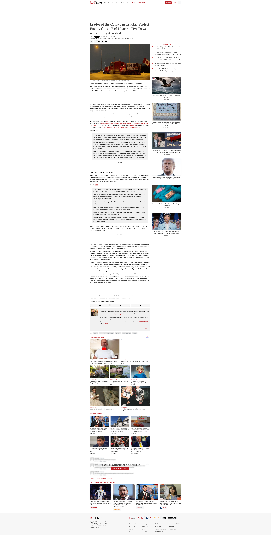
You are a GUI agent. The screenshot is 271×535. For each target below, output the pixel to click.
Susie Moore (166, 154)
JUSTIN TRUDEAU (127, 333)
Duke (92, 36)
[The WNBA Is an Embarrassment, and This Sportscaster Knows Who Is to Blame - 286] (100, 492)
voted (107, 121)
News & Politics (146, 526)
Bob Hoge (133, 433)
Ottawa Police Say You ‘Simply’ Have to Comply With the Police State (121, 127)
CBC (101, 333)
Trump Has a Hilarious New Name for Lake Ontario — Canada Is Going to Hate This (140, 449)
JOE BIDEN (117, 333)
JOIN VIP (168, 2)
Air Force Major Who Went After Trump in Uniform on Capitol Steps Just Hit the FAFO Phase (120, 429)
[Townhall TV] (141, 3)
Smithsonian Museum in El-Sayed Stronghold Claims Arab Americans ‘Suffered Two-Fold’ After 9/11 (166, 124)
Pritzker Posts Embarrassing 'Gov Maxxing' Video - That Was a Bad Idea (98, 449)
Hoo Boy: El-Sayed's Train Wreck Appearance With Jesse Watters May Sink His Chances (98, 429)
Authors (106, 2)
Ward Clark (166, 99)
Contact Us (132, 526)
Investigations (146, 524)
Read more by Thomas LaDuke (142, 328)
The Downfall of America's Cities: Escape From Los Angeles (166, 96)
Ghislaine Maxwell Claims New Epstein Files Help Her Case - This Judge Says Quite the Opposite (166, 151)
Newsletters (172, 529)
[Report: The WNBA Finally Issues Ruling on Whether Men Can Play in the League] (120, 441)
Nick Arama (92, 433)
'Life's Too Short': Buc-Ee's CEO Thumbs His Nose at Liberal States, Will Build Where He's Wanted (140, 429)
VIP (129, 531)
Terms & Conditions (161, 529)
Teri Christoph (114, 433)
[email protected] (117, 314)
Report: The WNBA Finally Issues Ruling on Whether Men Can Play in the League (119, 449)
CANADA (96, 333)
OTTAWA (135, 333)
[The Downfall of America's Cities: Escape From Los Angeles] (166, 85)
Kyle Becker (113, 453)
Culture (144, 529)
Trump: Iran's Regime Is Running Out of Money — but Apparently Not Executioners (167, 178)
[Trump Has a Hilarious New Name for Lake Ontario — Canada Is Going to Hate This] (140, 441)
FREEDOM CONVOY (108, 333)
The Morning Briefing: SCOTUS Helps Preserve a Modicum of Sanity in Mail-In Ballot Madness (170, 503)
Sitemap (171, 526)
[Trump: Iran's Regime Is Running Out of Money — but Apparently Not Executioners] (166, 167)
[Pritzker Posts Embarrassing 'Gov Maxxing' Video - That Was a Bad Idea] (99, 441)
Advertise (158, 526)
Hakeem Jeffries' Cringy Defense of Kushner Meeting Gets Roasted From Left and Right (166, 232)
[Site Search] (179, 2)
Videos (122, 2)
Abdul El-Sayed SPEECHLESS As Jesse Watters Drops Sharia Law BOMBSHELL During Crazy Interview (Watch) (122, 503)
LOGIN (175, 2)
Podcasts (115, 2)
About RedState (133, 524)
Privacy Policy (159, 531)
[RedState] (96, 2)
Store (128, 2)
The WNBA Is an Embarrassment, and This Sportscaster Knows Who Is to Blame (100, 503)
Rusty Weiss (166, 127)
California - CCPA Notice (175, 524)
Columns (144, 531)
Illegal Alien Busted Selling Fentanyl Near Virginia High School (166, 205)
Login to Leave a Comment (120, 468)
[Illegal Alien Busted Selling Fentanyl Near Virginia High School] (166, 193)
